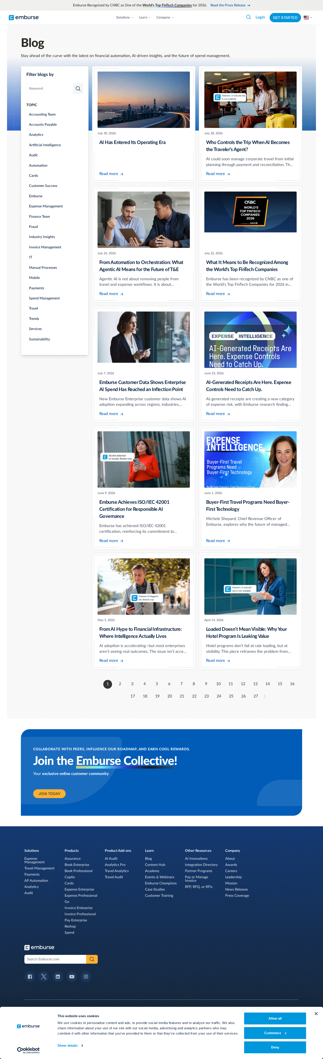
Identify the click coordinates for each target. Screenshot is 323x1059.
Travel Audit (114, 877)
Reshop (70, 926)
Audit (33, 155)
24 (219, 696)
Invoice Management (45, 247)
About (230, 858)
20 (169, 696)
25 (231, 696)
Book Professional (79, 871)
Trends (34, 319)
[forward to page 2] (265, 696)
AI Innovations (196, 858)
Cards (33, 175)
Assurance (73, 858)
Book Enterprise (77, 865)
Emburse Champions (161, 883)
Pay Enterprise (76, 920)
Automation (38, 165)
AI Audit (111, 858)
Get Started (285, 17)
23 (206, 696)
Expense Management (46, 206)
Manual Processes (43, 267)
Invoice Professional (80, 914)
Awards (231, 865)
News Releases (236, 889)
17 (133, 696)
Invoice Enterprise (79, 908)
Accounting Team (42, 114)
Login (260, 17)
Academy (152, 871)
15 (280, 684)
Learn (143, 17)
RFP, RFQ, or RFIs (198, 887)
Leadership (233, 877)
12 (243, 684)
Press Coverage (237, 895)
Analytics (36, 135)
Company (163, 17)
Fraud (33, 227)
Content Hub (155, 865)
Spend (69, 932)
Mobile (34, 278)
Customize (272, 1033)
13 (255, 684)
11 (231, 684)
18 (145, 696)
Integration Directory (201, 865)
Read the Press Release (227, 5)
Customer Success (43, 186)
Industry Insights (42, 237)
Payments (36, 288)
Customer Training (159, 895)
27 (256, 696)
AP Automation (36, 880)
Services (35, 329)
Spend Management (44, 298)
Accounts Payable (43, 124)
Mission (231, 883)
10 (218, 684)
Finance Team (39, 216)
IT (30, 257)
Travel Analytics (117, 871)
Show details (68, 1045)
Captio (70, 877)
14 (267, 684)
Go (67, 902)
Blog (148, 858)
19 (157, 696)
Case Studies (155, 889)
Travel (33, 308)
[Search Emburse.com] (248, 17)
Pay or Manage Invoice (196, 878)
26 (243, 696)
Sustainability (39, 339)
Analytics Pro (115, 865)
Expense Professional (81, 895)
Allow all (275, 1018)
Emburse (35, 196)
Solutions (123, 17)
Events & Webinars (159, 877)
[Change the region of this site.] (308, 17)
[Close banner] (316, 1013)
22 (194, 696)
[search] (78, 88)
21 (182, 696)
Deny (275, 1047)
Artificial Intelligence (45, 145)
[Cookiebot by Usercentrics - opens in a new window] (28, 1050)
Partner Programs (198, 871)
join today (49, 793)
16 (292, 684)
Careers (231, 871)
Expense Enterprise (79, 889)
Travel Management (39, 868)
